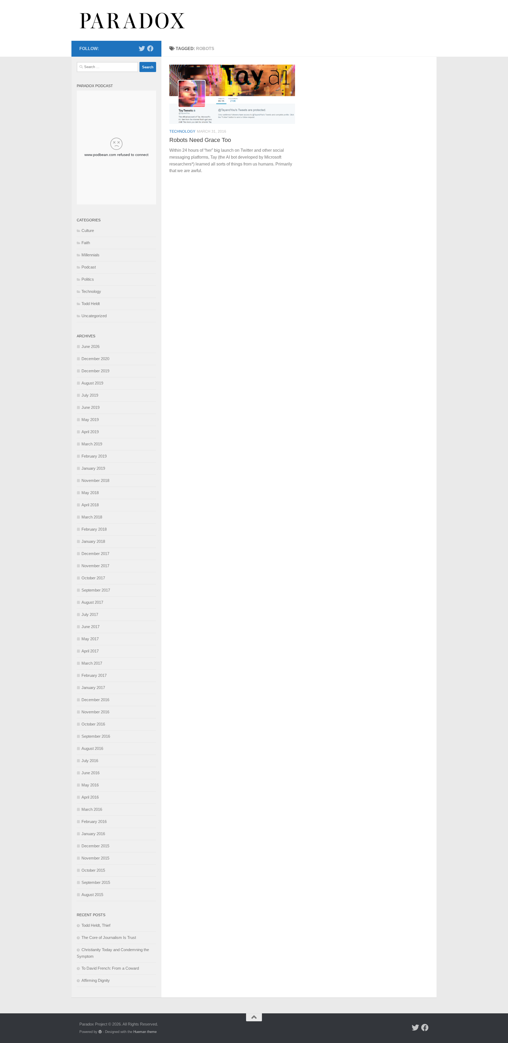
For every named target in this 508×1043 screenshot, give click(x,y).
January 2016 (93, 833)
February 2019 (94, 456)
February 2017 (94, 675)
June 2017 (90, 626)
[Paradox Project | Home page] (132, 20)
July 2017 (89, 614)
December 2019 (95, 371)
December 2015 (95, 846)
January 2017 (93, 687)
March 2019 (91, 444)
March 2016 (91, 809)
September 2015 (95, 882)
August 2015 (92, 894)
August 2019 (92, 383)
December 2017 (95, 553)
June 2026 (90, 346)
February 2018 (94, 529)
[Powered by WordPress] (100, 1031)
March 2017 (91, 663)
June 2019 (90, 407)
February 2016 (94, 821)
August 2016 (92, 748)
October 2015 (93, 870)
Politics (87, 279)
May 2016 (90, 785)
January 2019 (93, 468)
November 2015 (95, 858)
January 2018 (93, 541)
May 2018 (90, 492)
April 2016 (90, 797)
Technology (182, 131)
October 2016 (93, 724)
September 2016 (95, 736)
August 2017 (92, 602)
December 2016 (95, 699)
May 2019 (90, 419)
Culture (87, 230)
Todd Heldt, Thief (95, 925)
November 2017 (95, 565)
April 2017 (90, 651)
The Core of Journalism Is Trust (108, 937)
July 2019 (89, 395)
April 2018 (90, 505)
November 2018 (95, 480)
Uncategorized (94, 316)
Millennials (90, 255)
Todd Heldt (90, 303)
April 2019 (90, 431)
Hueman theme (145, 1032)
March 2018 (91, 517)
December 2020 (95, 358)
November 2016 (95, 712)
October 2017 (93, 578)
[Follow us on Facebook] (150, 48)
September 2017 (95, 590)
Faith (85, 242)
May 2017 (90, 639)
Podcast (88, 267)
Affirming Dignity (95, 980)
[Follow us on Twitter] (142, 48)
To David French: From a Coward (110, 968)
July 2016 (89, 760)
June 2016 (90, 773)
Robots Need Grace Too (200, 140)
